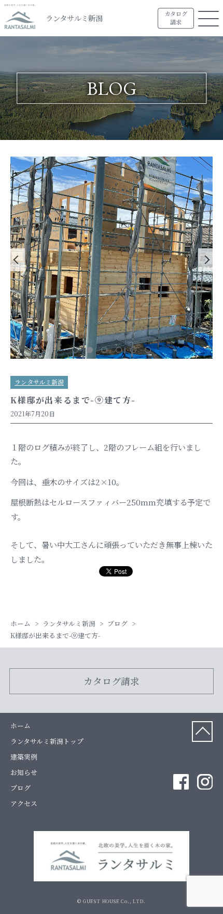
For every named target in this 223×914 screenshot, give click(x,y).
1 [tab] (75, 350)
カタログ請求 (175, 18)
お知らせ (23, 772)
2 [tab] (90, 350)
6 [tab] (148, 350)
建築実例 (23, 757)
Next (205, 259)
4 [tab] (119, 350)
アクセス (23, 803)
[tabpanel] (111, 259)
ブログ (20, 788)
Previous (17, 259)
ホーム (20, 725)
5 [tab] (133, 350)
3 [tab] (104, 350)
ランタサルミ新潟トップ (46, 741)
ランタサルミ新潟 (74, 17)
